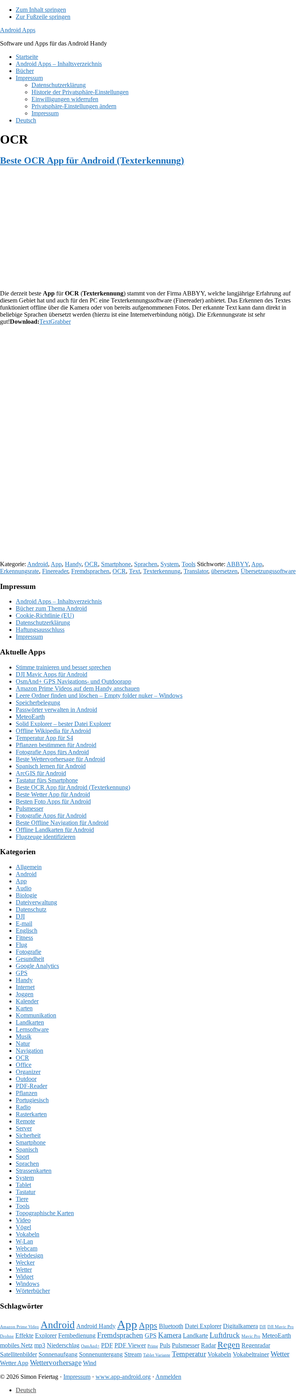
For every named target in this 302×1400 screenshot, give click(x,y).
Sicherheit (28, 1135)
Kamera (169, 1335)
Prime (152, 1346)
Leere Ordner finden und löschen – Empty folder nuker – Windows (99, 695)
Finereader (55, 571)
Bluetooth (171, 1326)
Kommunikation (36, 1015)
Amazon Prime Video (19, 1327)
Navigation (29, 1050)
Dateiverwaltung (36, 902)
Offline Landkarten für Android (55, 829)
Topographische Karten (45, 1213)
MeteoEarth (30, 716)
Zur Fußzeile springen (43, 16)
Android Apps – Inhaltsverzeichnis (59, 601)
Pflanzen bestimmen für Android (56, 745)
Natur (23, 1043)
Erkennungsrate (19, 571)
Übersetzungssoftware (268, 571)
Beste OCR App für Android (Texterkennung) (92, 160)
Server (24, 1128)
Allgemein (29, 867)
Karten (24, 1008)
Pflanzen (26, 1093)
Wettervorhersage (55, 1362)
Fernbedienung (77, 1335)
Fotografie (28, 951)
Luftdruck (225, 1335)
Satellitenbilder (18, 1354)
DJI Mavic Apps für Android (51, 674)
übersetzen (224, 571)
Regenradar (255, 1345)
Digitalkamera (240, 1326)
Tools (188, 564)
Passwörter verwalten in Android (56, 709)
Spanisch (27, 1149)
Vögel (23, 1227)
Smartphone (116, 564)
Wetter (24, 1269)
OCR (91, 564)
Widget (24, 1276)
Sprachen (145, 564)
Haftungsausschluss (40, 629)
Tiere (22, 1199)
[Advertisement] (151, 229)
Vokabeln (27, 1234)
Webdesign (29, 1255)
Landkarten (30, 1022)
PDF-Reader (31, 1086)
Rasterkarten (31, 1114)
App (56, 564)
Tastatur (25, 1192)
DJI (20, 916)
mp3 (39, 1345)
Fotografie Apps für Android (51, 815)
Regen (228, 1344)
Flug (21, 944)
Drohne (7, 1336)
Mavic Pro (250, 1336)
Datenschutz (31, 909)
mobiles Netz (16, 1345)
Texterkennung (161, 571)
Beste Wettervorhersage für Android (60, 759)
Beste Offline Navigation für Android (62, 822)
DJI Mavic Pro (280, 1327)
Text (134, 571)
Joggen (24, 994)
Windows (27, 1283)
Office (23, 1064)
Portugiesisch (32, 1100)
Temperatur (189, 1354)
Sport (22, 1156)
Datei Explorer (203, 1326)
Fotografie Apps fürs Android (52, 752)
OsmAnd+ (90, 1346)
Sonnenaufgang (58, 1354)
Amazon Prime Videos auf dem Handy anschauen (78, 688)
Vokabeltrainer (251, 1354)
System (169, 564)
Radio (23, 1107)
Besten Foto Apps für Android (53, 801)
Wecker (25, 1262)
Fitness (24, 937)
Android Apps (17, 30)
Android (37, 564)
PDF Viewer (130, 1345)
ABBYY (237, 564)
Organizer (28, 1071)
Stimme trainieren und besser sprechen (63, 667)
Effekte (24, 1335)
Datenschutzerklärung (43, 622)
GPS (22, 973)
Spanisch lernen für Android (51, 766)
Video (23, 1220)
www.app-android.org (123, 1376)
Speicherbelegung (38, 702)
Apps (148, 1325)
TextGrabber (55, 321)
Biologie (26, 895)
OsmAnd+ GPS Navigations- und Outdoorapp (73, 681)
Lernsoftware (32, 1029)
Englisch (26, 930)
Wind (89, 1363)
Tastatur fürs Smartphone (47, 780)
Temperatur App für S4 (44, 738)
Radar (208, 1345)
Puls (165, 1345)
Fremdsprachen (90, 571)
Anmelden (168, 1376)
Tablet (23, 1184)
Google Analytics (37, 965)
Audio (23, 888)
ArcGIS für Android (41, 773)
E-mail (24, 923)
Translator (196, 571)
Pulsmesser (29, 808)
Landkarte (195, 1335)
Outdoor (26, 1079)
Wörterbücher (33, 1290)
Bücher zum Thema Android (51, 608)
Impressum (29, 636)
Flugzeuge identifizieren (46, 836)
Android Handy (96, 1326)
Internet (25, 987)
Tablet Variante (156, 1355)
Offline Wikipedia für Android (53, 730)
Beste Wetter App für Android (53, 794)
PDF (107, 1345)
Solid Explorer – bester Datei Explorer (63, 723)
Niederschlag (63, 1345)
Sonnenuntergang (101, 1354)
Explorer (46, 1335)
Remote (25, 1121)
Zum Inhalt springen (41, 9)
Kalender (27, 1001)
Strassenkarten (34, 1170)
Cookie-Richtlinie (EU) (45, 615)
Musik (23, 1036)
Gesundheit (30, 958)
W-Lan (24, 1241)
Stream (133, 1354)
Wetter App (14, 1363)
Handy (73, 564)
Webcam (26, 1248)
